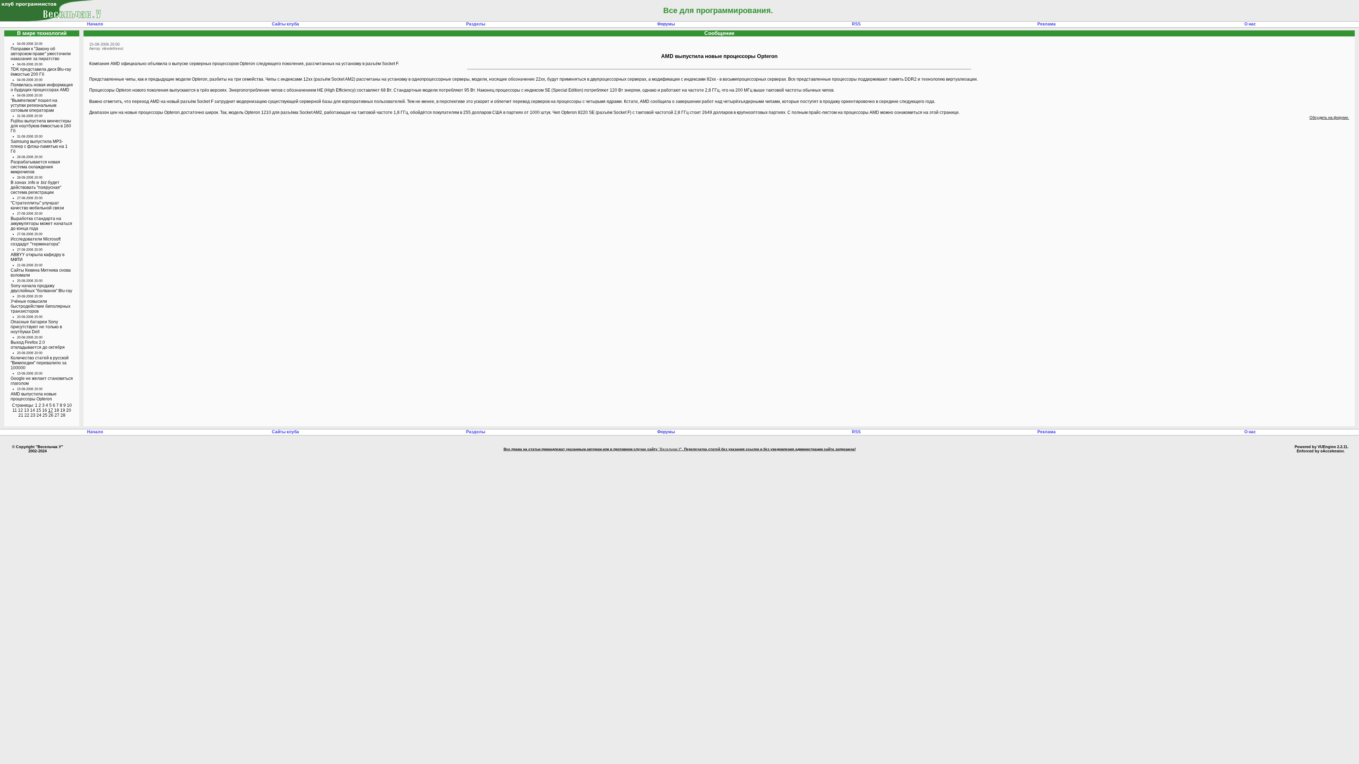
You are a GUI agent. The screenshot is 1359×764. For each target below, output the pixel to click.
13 (26, 410)
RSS (856, 24)
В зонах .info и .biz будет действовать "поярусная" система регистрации (36, 187)
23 (32, 415)
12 (20, 410)
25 (44, 415)
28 (63, 415)
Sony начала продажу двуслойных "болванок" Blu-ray (41, 288)
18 (56, 410)
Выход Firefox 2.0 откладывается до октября (38, 345)
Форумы (666, 24)
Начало (95, 24)
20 (68, 410)
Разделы (475, 24)
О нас (1250, 24)
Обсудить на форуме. (1329, 117)
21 (20, 415)
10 (69, 405)
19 (62, 410)
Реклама (1046, 24)
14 (32, 410)
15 (38, 410)
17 (50, 410)
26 (50, 415)
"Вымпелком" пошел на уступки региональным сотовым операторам (34, 105)
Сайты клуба (285, 24)
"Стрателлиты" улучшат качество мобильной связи (37, 205)
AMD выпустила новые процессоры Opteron (34, 396)
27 (57, 415)
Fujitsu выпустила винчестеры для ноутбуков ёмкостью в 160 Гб (41, 125)
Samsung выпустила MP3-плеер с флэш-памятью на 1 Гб (39, 146)
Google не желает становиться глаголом (42, 381)
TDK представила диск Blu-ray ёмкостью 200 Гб (41, 72)
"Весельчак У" (670, 449)
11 (14, 410)
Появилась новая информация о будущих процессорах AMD (42, 87)
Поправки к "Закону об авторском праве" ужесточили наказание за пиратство (41, 53)
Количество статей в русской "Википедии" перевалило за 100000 (40, 362)
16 (44, 410)
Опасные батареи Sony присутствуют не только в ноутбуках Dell (36, 326)
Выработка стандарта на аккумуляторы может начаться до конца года (41, 223)
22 (26, 415)
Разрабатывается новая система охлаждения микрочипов (35, 167)
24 (38, 415)
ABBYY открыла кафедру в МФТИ (37, 257)
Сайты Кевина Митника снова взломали (41, 273)
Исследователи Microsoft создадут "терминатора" (36, 242)
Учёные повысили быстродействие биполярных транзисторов (40, 306)
